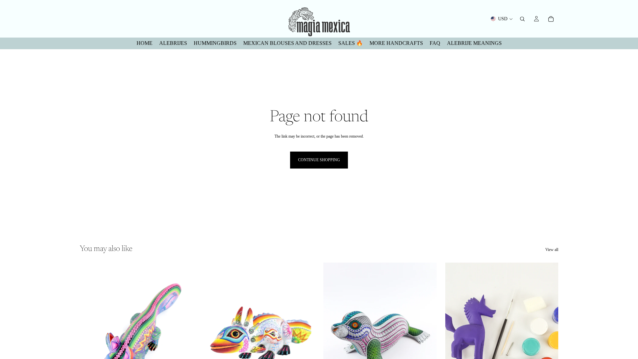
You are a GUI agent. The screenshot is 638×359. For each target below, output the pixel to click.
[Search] (522, 19)
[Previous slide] (90, 333)
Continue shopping (319, 160)
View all (551, 249)
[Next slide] (183, 333)
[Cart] (551, 19)
